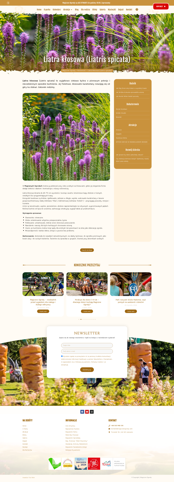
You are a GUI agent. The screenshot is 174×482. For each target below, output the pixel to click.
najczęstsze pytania (72, 429)
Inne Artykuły (70, 426)
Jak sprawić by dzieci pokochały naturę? (129, 155)
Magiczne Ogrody (69, 70)
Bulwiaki (119, 117)
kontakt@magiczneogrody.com (122, 428)
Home (24, 426)
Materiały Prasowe (72, 435)
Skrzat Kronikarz (121, 109)
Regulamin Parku (71, 432)
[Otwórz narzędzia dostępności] (8, 2)
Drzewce (119, 130)
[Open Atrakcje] (71, 9)
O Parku (25, 429)
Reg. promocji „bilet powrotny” (77, 441)
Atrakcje (25, 432)
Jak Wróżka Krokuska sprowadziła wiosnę (130, 92)
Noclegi (25, 447)
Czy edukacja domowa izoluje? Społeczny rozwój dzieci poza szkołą (132, 160)
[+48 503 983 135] (109, 425)
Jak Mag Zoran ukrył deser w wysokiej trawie (131, 88)
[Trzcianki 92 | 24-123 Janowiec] (109, 432)
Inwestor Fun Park (29, 477)
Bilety (24, 435)
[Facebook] (82, 412)
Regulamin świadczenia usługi (76, 447)
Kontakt (25, 444)
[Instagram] (92, 412)
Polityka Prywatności (73, 450)
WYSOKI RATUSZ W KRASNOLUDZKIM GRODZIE (131, 142)
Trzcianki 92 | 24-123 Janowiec (122, 432)
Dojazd (25, 441)
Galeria (25, 438)
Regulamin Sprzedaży (73, 438)
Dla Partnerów (27, 450)
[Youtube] (87, 412)
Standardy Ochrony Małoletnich (76, 444)
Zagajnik (118, 134)
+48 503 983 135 (117, 425)
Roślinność (81, 70)
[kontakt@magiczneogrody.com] (109, 429)
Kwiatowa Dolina (121, 138)
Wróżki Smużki (121, 113)
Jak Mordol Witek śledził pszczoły (127, 96)
